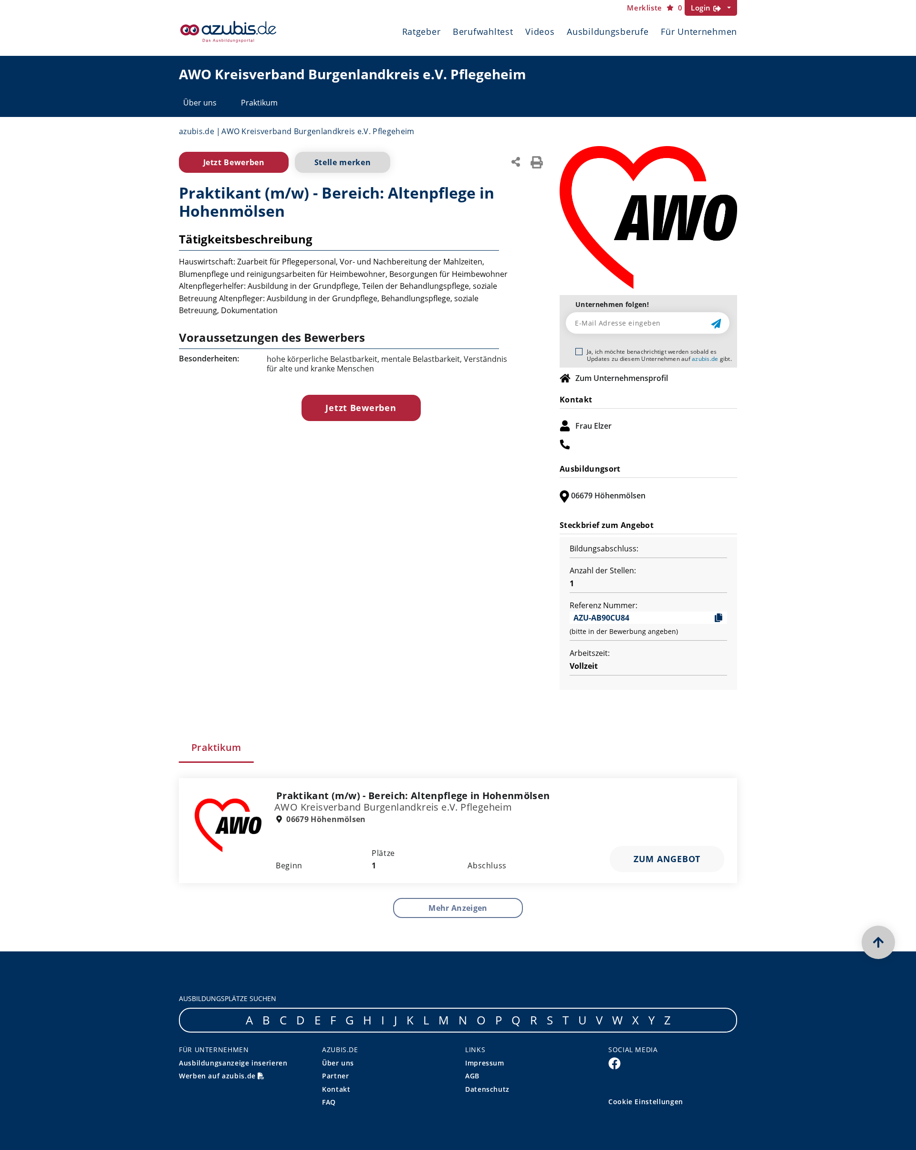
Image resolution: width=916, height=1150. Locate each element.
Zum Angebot (667, 859)
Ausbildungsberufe (607, 31)
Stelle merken (342, 162)
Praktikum (259, 102)
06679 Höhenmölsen (325, 819)
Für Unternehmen (699, 31)
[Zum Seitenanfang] (878, 942)
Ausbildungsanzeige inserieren (233, 1062)
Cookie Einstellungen (645, 1101)
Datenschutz (487, 1089)
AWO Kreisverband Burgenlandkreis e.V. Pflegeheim (317, 131)
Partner (335, 1075)
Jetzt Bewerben (234, 162)
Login (702, 7)
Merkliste (654, 7)
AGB (472, 1075)
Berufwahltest (483, 31)
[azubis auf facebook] (614, 1062)
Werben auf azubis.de (218, 1075)
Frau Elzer (593, 426)
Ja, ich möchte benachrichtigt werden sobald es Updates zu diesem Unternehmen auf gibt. (659, 355)
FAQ (329, 1102)
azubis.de (196, 131)
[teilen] (515, 161)
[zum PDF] (537, 162)
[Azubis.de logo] (228, 32)
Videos (539, 31)
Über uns (200, 102)
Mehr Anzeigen (457, 908)
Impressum (484, 1062)
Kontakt (336, 1089)
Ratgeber (421, 31)
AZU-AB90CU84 (601, 617)
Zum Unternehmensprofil (621, 378)
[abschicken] (717, 323)
